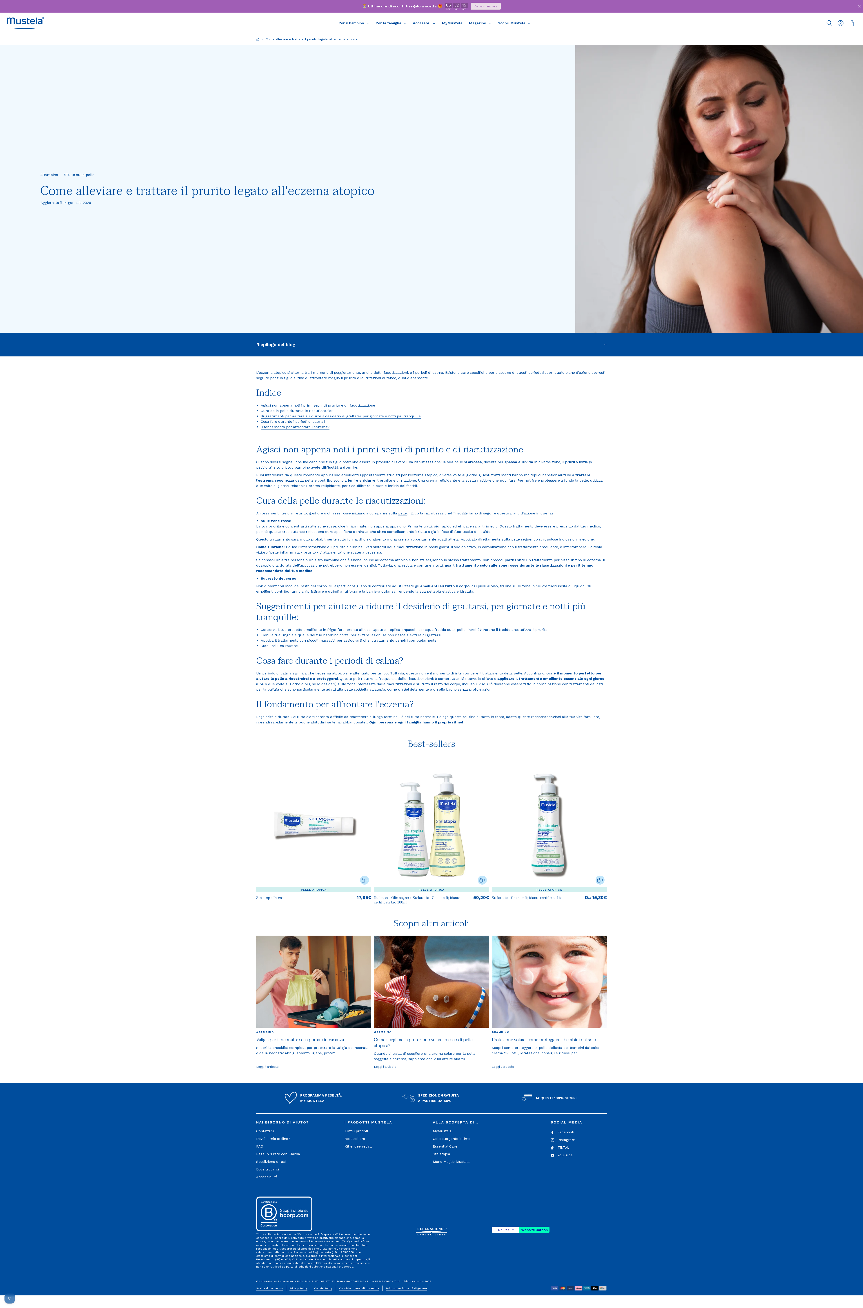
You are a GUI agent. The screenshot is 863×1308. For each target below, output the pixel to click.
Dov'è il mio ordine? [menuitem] (273, 1139)
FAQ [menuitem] (259, 1146)
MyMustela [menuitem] (442, 1131)
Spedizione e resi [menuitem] (271, 1161)
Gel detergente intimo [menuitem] (451, 1139)
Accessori (422, 23)
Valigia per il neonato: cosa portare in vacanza (300, 1040)
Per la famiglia (389, 23)
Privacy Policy (298, 1288)
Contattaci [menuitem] (265, 1131)
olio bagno (448, 689)
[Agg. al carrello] (364, 880)
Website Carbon (534, 1230)
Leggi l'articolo (267, 1066)
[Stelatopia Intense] (313, 824)
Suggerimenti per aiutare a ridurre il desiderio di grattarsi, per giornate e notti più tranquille (341, 416)
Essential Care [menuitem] (445, 1146)
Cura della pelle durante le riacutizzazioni (297, 411)
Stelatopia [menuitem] (441, 1154)
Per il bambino (352, 23)
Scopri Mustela (512, 23)
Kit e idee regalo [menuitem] (359, 1146)
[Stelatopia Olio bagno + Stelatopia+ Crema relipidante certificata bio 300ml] (431, 824)
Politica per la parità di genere (406, 1288)
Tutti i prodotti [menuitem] (357, 1131)
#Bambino (265, 1032)
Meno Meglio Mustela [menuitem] (451, 1161)
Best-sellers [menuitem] (355, 1139)
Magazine (478, 23)
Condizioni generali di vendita (359, 1288)
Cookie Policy (323, 1288)
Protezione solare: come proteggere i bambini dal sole (544, 1040)
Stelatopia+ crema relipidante (314, 486)
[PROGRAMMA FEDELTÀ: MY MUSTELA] (291, 1098)
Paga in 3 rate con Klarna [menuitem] (278, 1154)
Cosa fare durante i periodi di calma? (293, 421)
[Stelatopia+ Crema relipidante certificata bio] (549, 824)
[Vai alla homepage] (257, 39)
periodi (534, 372)
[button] (25, 23)
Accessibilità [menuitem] (267, 1177)
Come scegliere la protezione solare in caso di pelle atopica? (423, 1043)
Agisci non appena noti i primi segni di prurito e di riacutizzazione (318, 405)
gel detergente (416, 689)
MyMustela (452, 23)
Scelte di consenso (269, 1288)
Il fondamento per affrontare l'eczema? (295, 427)
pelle (402, 513)
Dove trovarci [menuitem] (267, 1169)
